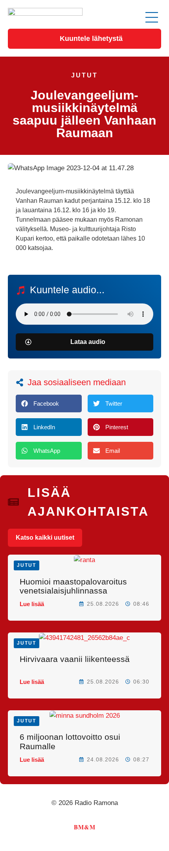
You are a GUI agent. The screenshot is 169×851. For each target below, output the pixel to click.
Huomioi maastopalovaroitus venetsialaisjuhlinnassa (73, 586)
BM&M (85, 827)
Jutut (84, 75)
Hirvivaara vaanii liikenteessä (75, 659)
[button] (151, 18)
